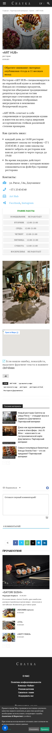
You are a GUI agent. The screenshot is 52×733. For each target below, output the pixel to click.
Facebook (14, 203)
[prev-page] (4, 462)
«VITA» (20, 622)
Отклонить (34, 729)
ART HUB (13, 383)
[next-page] (8, 462)
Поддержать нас (26, 696)
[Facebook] (15, 542)
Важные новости (9, 422)
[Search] (48, 3)
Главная (6, 11)
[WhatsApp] (27, 542)
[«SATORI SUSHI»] (26, 572)
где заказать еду (10, 387)
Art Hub (14, 196)
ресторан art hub (36, 387)
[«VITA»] (9, 625)
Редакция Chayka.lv (10, 596)
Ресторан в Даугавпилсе (13, 390)
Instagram (28, 203)
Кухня (32, 11)
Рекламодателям (26, 689)
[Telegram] (38, 542)
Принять (45, 729)
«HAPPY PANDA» (24, 634)
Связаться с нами (26, 692)
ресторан (23, 387)
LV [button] (40, 3)
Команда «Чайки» (26, 685)
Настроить (6, 729)
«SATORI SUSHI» (12, 592)
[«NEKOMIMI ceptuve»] (9, 613)
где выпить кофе (25, 383)
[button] (4, 3)
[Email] (32, 542)
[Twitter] (21, 542)
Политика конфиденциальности (26, 682)
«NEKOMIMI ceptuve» (25, 610)
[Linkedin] (44, 542)
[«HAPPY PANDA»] (9, 637)
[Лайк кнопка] (6, 376)
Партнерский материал (19, 11)
